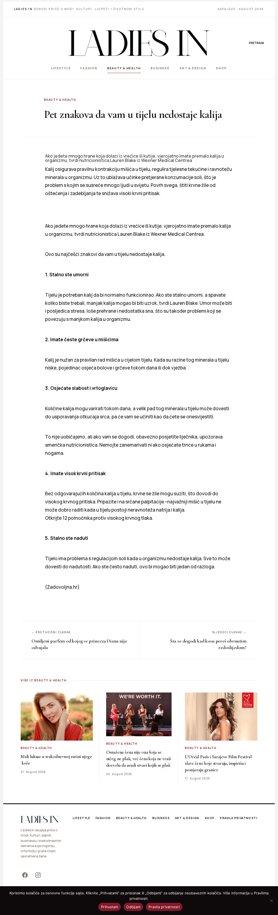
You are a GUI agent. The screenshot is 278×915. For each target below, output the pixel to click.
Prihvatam (109, 907)
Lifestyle (61, 68)
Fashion (88, 68)
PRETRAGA (256, 43)
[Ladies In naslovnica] (139, 43)
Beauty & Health (124, 68)
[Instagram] (38, 875)
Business (160, 68)
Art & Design (192, 68)
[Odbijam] (271, 900)
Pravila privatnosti (238, 818)
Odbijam (133, 907)
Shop (221, 68)
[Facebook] (25, 875)
